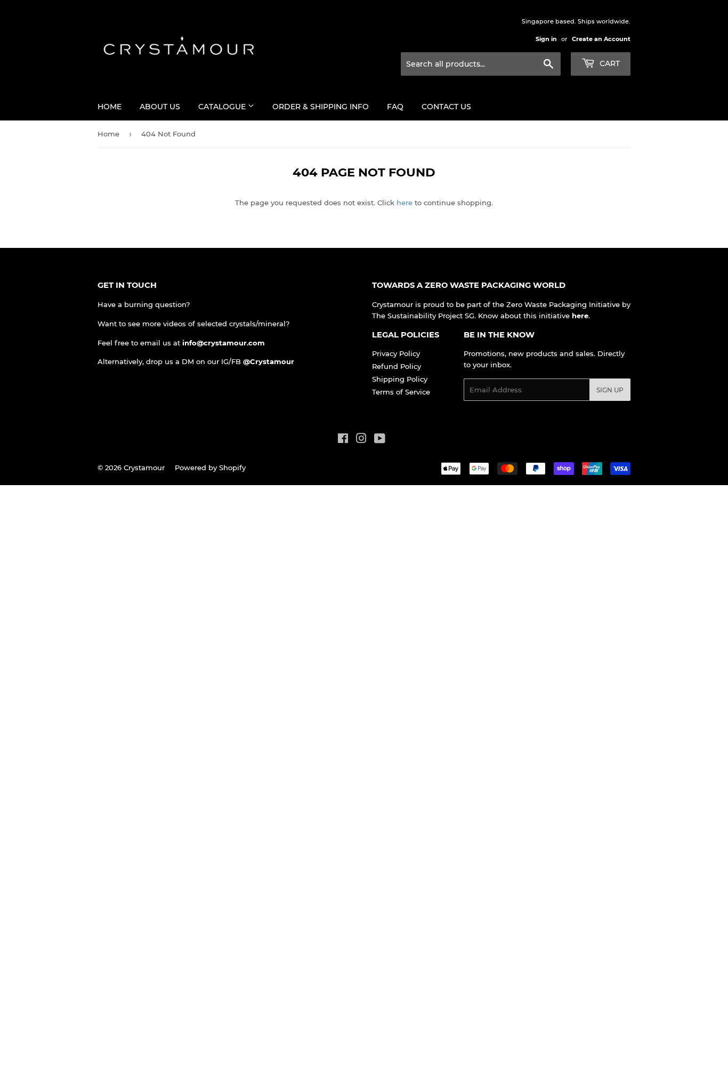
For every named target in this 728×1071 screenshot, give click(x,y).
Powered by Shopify (210, 467)
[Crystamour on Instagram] (361, 440)
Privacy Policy (396, 353)
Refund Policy (396, 366)
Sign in (546, 39)
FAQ (395, 106)
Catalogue (223, 106)
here (404, 202)
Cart (608, 63)
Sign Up (610, 390)
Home (110, 106)
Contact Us (446, 106)
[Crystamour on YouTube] (379, 440)
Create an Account (601, 39)
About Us (160, 106)
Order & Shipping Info (320, 106)
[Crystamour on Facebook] (343, 440)
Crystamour (144, 467)
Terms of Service (401, 392)
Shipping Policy (399, 379)
